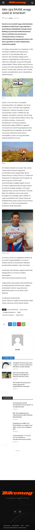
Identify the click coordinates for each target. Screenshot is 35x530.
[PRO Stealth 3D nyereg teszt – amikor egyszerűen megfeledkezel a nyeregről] (6, 385)
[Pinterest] (19, 324)
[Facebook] (10, 324)
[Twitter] (14, 324)
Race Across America (8, 315)
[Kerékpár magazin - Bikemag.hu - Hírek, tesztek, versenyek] (17, 2)
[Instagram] (20, 512)
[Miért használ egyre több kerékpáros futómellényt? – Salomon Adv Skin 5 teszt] (6, 375)
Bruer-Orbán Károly (13, 309)
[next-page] (6, 392)
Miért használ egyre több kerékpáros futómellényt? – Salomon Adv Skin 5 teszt (21, 374)
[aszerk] (3, 18)
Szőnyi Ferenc (19, 315)
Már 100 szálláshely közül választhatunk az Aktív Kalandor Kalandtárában (23, 415)
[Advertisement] (17, 464)
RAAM (19, 312)
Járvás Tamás (24, 309)
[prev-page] (3, 392)
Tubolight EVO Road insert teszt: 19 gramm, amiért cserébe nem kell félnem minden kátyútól (23, 364)
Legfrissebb (7, 398)
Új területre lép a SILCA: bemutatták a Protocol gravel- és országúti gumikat (23, 404)
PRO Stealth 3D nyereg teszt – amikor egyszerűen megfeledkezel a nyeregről (22, 384)
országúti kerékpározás (9, 312)
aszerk (11, 18)
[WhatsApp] (23, 324)
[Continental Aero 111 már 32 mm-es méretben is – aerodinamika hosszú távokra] (6, 438)
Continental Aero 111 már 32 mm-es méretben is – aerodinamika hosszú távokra (22, 437)
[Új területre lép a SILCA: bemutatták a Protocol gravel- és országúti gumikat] (6, 405)
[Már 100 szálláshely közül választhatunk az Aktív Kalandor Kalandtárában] (6, 415)
